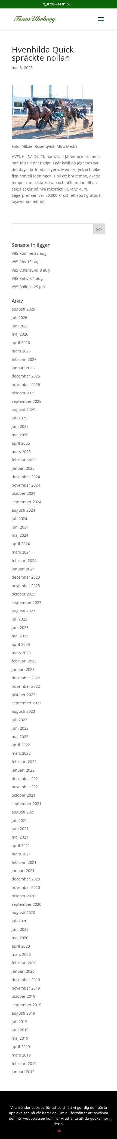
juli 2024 (19, 518)
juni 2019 (20, 1029)
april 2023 (21, 644)
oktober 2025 (23, 392)
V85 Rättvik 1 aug (27, 278)
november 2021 (26, 786)
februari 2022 (24, 761)
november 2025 (26, 384)
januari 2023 (23, 669)
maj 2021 (20, 837)
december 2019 (26, 979)
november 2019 (26, 988)
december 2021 (26, 778)
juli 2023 (19, 619)
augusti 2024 (23, 510)
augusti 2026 (23, 309)
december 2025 (26, 376)
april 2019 (21, 1046)
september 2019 (26, 1004)
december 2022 (26, 677)
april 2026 (21, 342)
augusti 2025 (23, 409)
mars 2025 (21, 451)
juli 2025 (19, 417)
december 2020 (26, 879)
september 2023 (26, 602)
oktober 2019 (23, 996)
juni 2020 (20, 929)
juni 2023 (20, 627)
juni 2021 (20, 828)
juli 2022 (19, 719)
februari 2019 (24, 1063)
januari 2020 (23, 971)
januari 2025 (23, 468)
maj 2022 (20, 736)
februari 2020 (24, 962)
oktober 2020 (23, 895)
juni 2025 (20, 426)
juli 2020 (19, 920)
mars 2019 (21, 1055)
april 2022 (21, 744)
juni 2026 (20, 326)
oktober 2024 (23, 493)
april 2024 (21, 543)
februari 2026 (24, 359)
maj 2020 (20, 937)
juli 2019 (19, 1021)
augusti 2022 (23, 711)
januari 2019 (23, 1071)
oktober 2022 (23, 694)
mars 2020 (21, 954)
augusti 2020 (23, 912)
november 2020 (26, 887)
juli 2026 (19, 317)
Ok (58, 1131)
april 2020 (21, 946)
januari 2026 (23, 367)
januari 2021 (23, 870)
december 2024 (26, 476)
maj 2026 (20, 334)
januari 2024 (23, 569)
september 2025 (26, 401)
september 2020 (26, 904)
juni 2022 (20, 728)
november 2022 (26, 686)
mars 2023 (21, 652)
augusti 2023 (23, 610)
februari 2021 (24, 862)
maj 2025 (20, 434)
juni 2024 (20, 527)
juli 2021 (19, 820)
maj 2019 (20, 1038)
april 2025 (21, 443)
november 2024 (26, 485)
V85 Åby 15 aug (25, 261)
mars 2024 (21, 552)
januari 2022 (23, 770)
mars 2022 (21, 753)
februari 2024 (24, 560)
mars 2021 (21, 853)
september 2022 (26, 702)
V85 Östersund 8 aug (31, 270)
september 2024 (26, 501)
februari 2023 (24, 661)
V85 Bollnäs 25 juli (28, 286)
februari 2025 (24, 459)
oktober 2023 (23, 594)
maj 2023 (20, 635)
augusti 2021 (23, 812)
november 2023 (26, 585)
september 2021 (26, 803)
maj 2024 (20, 535)
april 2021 (21, 845)
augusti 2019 (23, 1013)
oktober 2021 (23, 795)
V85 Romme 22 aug (29, 253)
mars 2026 (21, 351)
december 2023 (26, 577)
